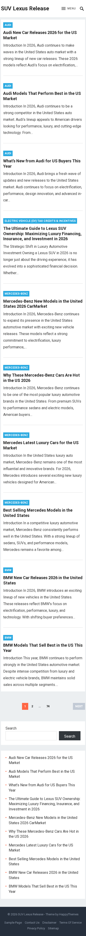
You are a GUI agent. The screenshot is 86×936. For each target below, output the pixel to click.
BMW (8, 570)
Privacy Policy (36, 928)
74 (48, 706)
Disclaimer (49, 922)
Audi (8, 25)
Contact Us (32, 922)
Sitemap (53, 928)
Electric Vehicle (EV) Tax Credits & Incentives (40, 221)
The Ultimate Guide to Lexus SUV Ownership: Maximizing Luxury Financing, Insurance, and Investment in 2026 (42, 233)
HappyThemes (68, 914)
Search (11, 728)
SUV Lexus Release (25, 8)
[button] (68, 8)
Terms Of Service (70, 922)
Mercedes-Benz (16, 293)
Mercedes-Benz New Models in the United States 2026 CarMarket (43, 304)
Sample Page (13, 922)
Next (79, 706)
